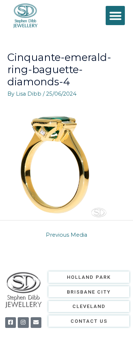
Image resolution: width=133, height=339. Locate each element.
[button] (115, 15)
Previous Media (66, 235)
